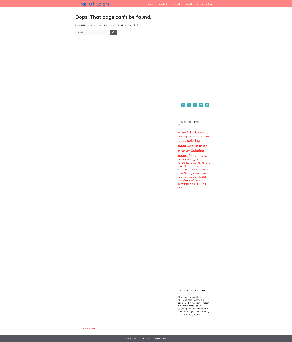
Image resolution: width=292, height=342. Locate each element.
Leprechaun (193, 167)
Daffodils (204, 156)
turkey (180, 181)
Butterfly (191, 137)
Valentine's (189, 180)
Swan (185, 177)
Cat (196, 137)
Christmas (203, 136)
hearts (201, 163)
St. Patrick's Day (200, 173)
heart (195, 163)
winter (185, 183)
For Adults (163, 4)
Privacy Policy (204, 4)
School (198, 170)
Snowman (181, 173)
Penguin (180, 170)
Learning (183, 166)
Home (150, 4)
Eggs (194, 160)
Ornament (199, 167)
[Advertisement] (194, 54)
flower (181, 163)
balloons (207, 133)
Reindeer (187, 170)
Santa (194, 170)
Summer (181, 177)
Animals (192, 132)
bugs (185, 136)
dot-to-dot (183, 159)
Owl (204, 167)
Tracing (202, 176)
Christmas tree (182, 141)
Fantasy (202, 160)
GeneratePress (160, 338)
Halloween (188, 163)
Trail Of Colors (94, 4)
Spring (188, 173)
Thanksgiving (192, 177)
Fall (197, 160)
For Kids (177, 4)
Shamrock (204, 170)
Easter (190, 160)
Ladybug (207, 163)
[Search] (113, 32)
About (189, 4)
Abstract (182, 133)
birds (180, 136)
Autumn (201, 133)
